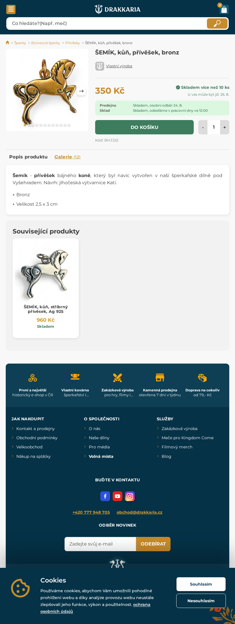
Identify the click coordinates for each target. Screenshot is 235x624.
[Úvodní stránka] (8, 43)
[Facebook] (105, 496)
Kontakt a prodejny (35, 428)
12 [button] (69, 125)
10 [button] (61, 125)
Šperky (20, 43)
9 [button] (57, 125)
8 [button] (53, 125)
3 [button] (33, 125)
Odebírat (153, 544)
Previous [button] (13, 91)
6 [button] (45, 125)
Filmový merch (177, 447)
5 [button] (41, 125)
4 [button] (37, 125)
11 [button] (65, 125)
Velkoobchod (29, 447)
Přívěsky (72, 43)
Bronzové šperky (45, 43)
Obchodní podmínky (37, 437)
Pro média (99, 447)
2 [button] (29, 125)
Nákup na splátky (33, 456)
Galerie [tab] (67, 157)
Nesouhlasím (201, 600)
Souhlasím (201, 584)
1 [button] (25, 125)
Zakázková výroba (179, 428)
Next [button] (81, 91)
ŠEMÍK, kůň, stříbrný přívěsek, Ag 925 (46, 309)
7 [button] (49, 125)
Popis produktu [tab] (28, 157)
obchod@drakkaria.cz (139, 512)
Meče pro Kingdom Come (188, 437)
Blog (166, 456)
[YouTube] (117, 496)
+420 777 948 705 (91, 512)
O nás (94, 428)
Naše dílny (99, 437)
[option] (47, 91)
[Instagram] (130, 496)
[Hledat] (217, 23)
